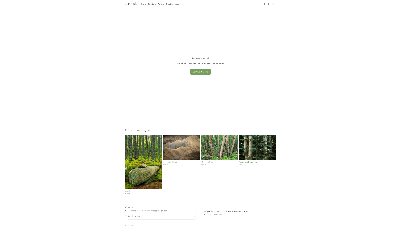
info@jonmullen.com (214, 214)
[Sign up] (194, 216)
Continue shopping (200, 72)
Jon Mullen (133, 226)
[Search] (264, 4)
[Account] (268, 4)
